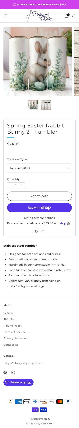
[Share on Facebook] (36, 231)
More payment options (39, 218)
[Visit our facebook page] (5, 373)
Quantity (13, 179)
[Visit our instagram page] (13, 373)
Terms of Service (14, 332)
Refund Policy (12, 325)
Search (8, 313)
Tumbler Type (17, 159)
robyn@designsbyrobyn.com (22, 363)
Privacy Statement (16, 338)
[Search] (74, 16)
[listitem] (40, 4)
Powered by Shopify (39, 418)
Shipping (9, 319)
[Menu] (5, 16)
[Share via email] (43, 231)
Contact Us (10, 344)
